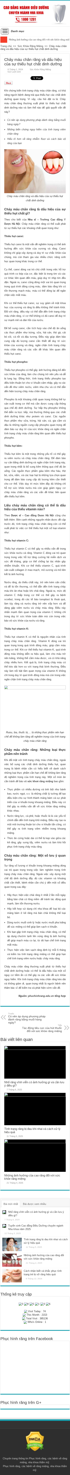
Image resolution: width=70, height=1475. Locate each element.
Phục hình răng (37, 1458)
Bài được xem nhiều (34, 1204)
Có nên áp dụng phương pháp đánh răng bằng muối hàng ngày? (27, 1018)
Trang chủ (6, 46)
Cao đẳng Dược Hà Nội (39, 515)
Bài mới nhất (11, 1204)
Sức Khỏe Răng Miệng (30, 46)
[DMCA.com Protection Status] (35, 1441)
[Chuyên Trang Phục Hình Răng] (35, 13)
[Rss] (34, 1454)
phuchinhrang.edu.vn (41, 995)
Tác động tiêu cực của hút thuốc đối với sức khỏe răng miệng (42, 1028)
